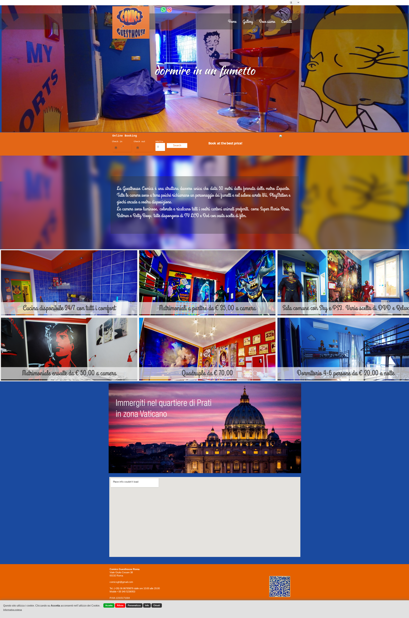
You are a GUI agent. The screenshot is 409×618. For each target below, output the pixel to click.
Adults (159, 141)
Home (232, 22)
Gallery (248, 22)
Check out (139, 141)
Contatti (286, 22)
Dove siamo (267, 22)
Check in (117, 141)
